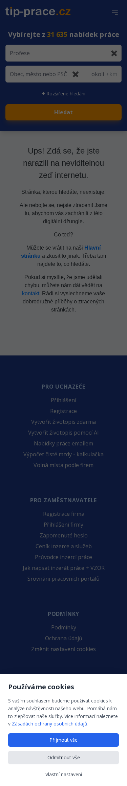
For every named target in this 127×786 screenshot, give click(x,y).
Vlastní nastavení (63, 774)
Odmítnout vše (63, 757)
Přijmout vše (63, 740)
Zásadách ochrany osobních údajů (49, 723)
